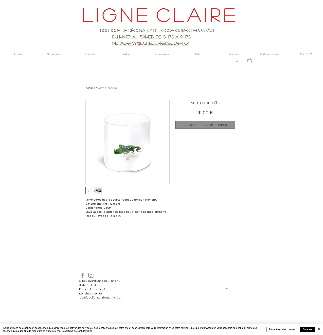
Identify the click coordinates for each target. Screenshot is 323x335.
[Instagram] (90, 275)
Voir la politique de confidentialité (74, 330)
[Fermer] (319, 329)
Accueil (90, 88)
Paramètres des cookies (282, 329)
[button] (249, 60)
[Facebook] (82, 275)
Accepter (307, 329)
